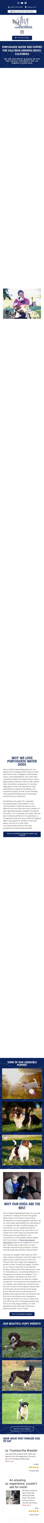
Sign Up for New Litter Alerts (23, 11)
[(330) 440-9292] (9, 7)
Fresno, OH (31, 7)
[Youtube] (22, 3)
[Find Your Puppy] (15, 38)
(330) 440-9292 (16, 7)
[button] (22, 32)
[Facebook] (26, 3)
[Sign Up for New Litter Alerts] (11, 11)
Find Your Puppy (23, 37)
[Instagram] (18, 3)
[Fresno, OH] (26, 7)
